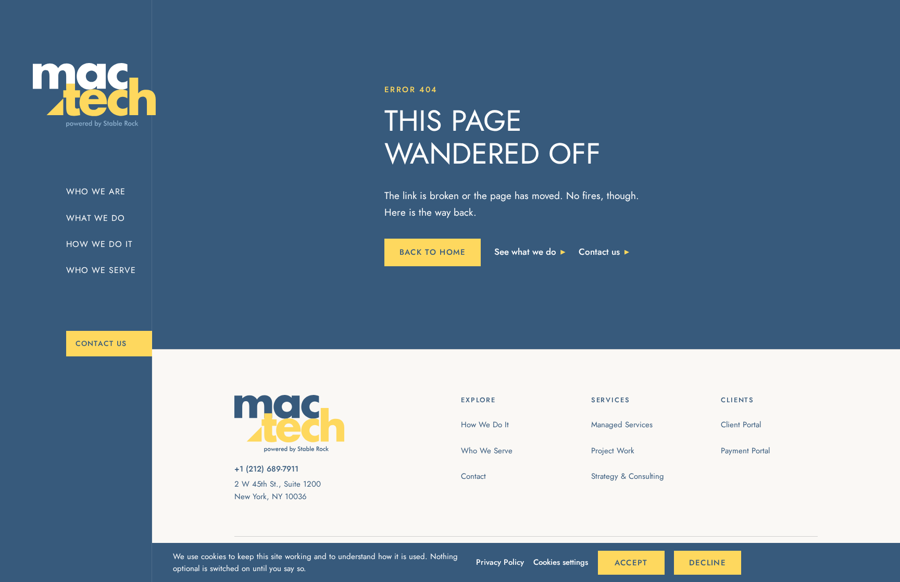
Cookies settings (560, 562)
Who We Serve (486, 450)
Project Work (612, 450)
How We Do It (485, 424)
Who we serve (101, 270)
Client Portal (741, 424)
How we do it (99, 244)
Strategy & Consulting (627, 476)
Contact (473, 476)
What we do (95, 218)
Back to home (432, 252)
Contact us (101, 343)
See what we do (525, 251)
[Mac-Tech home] (85, 95)
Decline (707, 562)
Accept (631, 562)
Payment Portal (745, 450)
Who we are (96, 191)
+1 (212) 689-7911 (266, 469)
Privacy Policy (500, 562)
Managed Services (622, 424)
